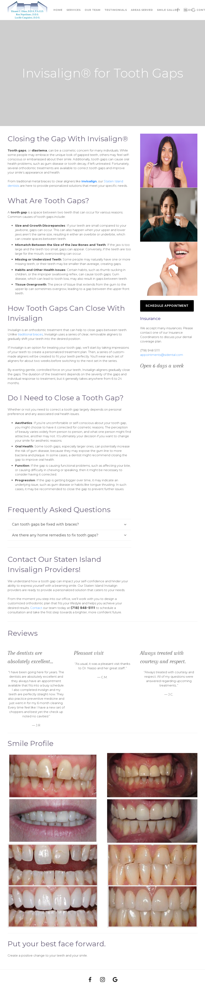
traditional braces (30, 334)
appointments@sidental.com (161, 355)
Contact (36, 608)
